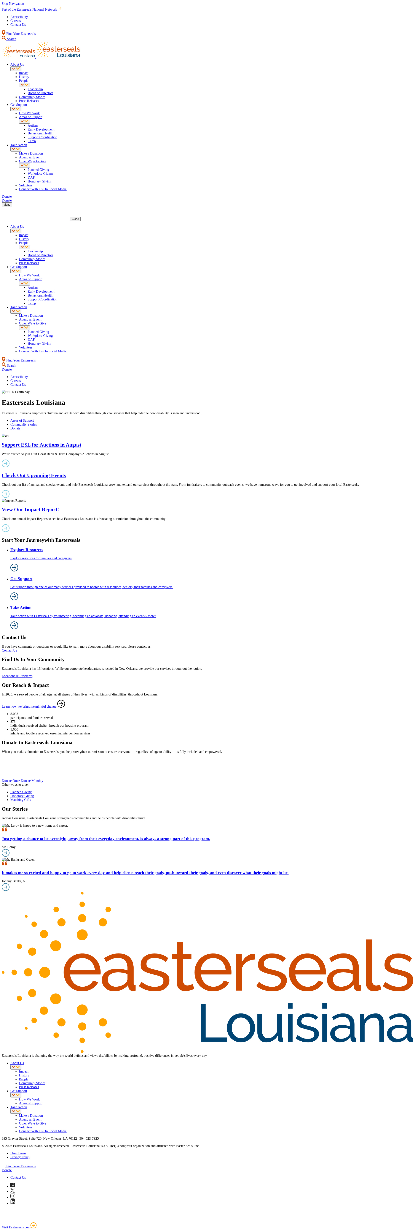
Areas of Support (30, 117)
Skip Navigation (13, 3)
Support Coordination (42, 137)
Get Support (18, 104)
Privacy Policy (20, 1157)
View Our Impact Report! (30, 509)
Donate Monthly (32, 780)
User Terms (18, 1153)
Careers (15, 21)
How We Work (29, 113)
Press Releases (29, 101)
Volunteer (25, 185)
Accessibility (19, 17)
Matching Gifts (20, 800)
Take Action (18, 145)
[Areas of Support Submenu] (24, 121)
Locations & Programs (17, 676)
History (24, 77)
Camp (32, 141)
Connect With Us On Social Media (43, 189)
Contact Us (18, 24)
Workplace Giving (40, 173)
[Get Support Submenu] (15, 109)
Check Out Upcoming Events (34, 475)
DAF (31, 177)
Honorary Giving (39, 181)
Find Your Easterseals (20, 33)
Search (11, 39)
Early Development (41, 129)
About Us (17, 64)
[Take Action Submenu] (15, 149)
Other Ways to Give (32, 161)
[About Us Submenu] (15, 68)
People (23, 80)
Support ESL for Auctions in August (41, 445)
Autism (33, 125)
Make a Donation (31, 153)
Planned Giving (38, 169)
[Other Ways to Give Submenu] (24, 165)
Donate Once (11, 780)
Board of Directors (40, 93)
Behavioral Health (40, 133)
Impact (23, 73)
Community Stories (32, 97)
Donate (15, 428)
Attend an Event (30, 157)
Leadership (35, 89)
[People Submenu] (24, 85)
